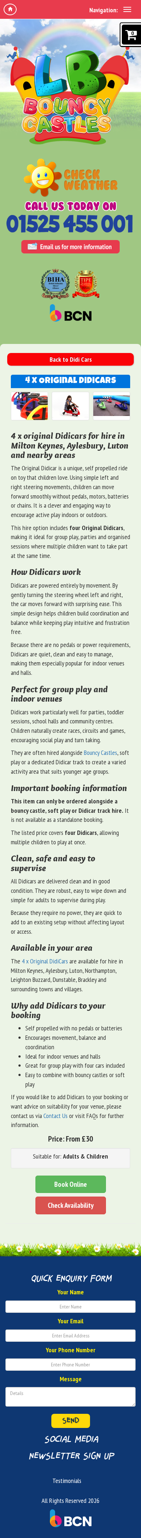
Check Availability (71, 1205)
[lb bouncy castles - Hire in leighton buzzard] (70, 93)
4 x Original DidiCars (45, 961)
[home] (10, 9)
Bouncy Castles (100, 752)
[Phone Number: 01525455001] (70, 225)
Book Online (70, 1184)
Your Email (71, 1321)
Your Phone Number (70, 1350)
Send (70, 1421)
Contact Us (55, 1116)
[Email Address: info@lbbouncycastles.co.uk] (70, 248)
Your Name (70, 1292)
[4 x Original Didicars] (29, 406)
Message (71, 1379)
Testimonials (66, 1480)
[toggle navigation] (127, 9)
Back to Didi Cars (71, 359)
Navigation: (103, 10)
